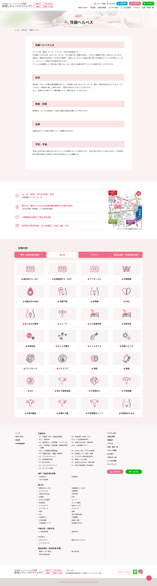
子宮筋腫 (75, 517)
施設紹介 (110, 440)
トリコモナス (43, 505)
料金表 (17, 440)
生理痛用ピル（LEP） (79, 488)
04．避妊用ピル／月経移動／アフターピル (53, 442)
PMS (73, 497)
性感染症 (75, 477)
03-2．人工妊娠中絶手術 (80, 439)
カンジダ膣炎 (76, 503)
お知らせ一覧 (111, 457)
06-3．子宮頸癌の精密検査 (48, 451)
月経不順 (75, 494)
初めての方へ (19, 436)
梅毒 (73, 511)
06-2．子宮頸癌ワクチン (80, 445)
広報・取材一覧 (112, 447)
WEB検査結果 (20, 443)
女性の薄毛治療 (44, 554)
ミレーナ (75, 500)
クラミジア (75, 508)
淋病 (40, 511)
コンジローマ (43, 508)
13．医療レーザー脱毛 (79, 459)
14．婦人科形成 (44, 462)
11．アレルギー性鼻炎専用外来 (82, 456)
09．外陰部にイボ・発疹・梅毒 (82, 453)
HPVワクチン (43, 540)
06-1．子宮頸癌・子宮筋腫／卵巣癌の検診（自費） (53, 446)
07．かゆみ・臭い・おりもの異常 (83, 451)
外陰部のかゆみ (77, 523)
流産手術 (75, 531)
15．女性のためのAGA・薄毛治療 (83, 462)
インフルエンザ (44, 543)
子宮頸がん (43, 477)
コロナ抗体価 (43, 479)
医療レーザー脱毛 (45, 551)
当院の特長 (111, 436)
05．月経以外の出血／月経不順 (82, 442)
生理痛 (41, 497)
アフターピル (43, 491)
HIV (40, 514)
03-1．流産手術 (44, 439)
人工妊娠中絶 (43, 531)
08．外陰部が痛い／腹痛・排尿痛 (50, 453)
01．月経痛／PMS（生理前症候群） (51, 436)
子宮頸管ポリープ (45, 523)
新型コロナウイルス (78, 540)
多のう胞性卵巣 (77, 514)
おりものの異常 (44, 500)
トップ (16, 30)
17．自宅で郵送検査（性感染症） (83, 465)
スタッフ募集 (111, 450)
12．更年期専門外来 (46, 459)
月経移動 (75, 491)
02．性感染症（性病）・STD (81, 436)
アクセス (110, 443)
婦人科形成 (75, 551)
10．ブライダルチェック (47, 456)
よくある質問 (111, 461)
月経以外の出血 (44, 494)
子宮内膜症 (43, 520)
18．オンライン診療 (46, 468)
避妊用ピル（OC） (45, 488)
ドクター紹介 (111, 433)
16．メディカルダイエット (48, 465)
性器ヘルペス (76, 505)
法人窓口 (110, 454)
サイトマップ (111, 464)
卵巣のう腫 (75, 520)
